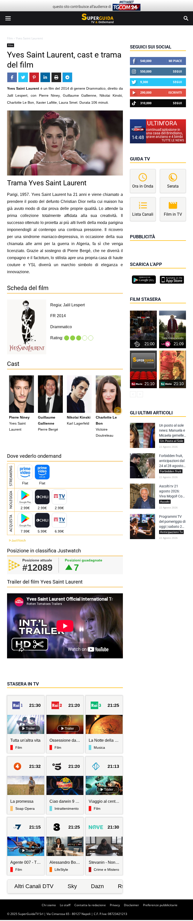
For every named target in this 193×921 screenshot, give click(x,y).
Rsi (122, 886)
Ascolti (165, 502)
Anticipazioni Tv (171, 532)
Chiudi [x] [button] (137, 244)
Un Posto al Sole (171, 441)
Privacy (115, 905)
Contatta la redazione (90, 905)
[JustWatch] (16, 540)
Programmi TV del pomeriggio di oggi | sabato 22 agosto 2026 (172, 521)
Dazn (97, 886)
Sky (72, 886)
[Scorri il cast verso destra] (118, 411)
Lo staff (65, 905)
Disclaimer (131, 905)
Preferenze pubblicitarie (160, 905)
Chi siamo (49, 905)
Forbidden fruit (170, 471)
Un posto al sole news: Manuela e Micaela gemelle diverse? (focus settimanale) (172, 430)
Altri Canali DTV (34, 886)
